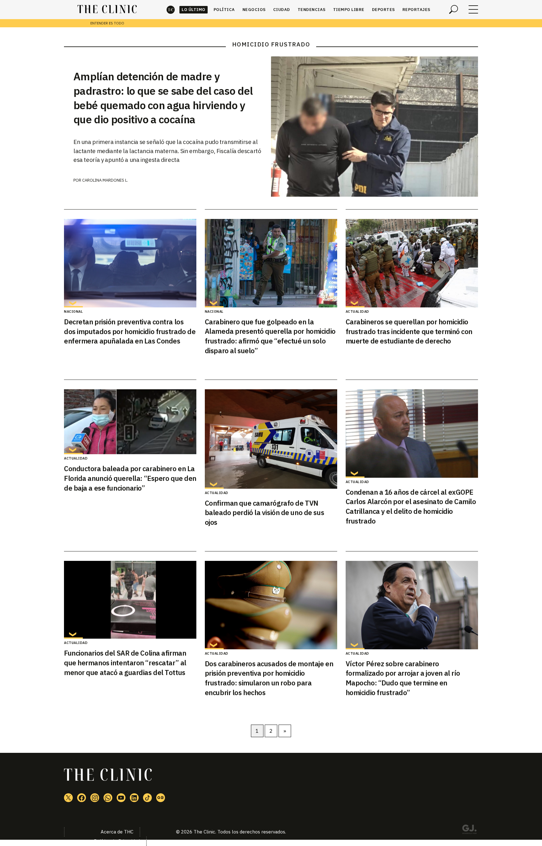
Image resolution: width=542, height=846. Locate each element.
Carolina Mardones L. (105, 180)
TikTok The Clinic (147, 797)
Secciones (473, 9)
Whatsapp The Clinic (108, 797)
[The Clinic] (107, 9)
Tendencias (312, 9)
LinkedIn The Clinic (134, 797)
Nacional (73, 311)
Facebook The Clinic (81, 797)
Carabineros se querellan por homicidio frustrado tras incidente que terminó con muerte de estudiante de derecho (409, 331)
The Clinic (171, 9)
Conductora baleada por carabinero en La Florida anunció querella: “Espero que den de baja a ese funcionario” (130, 478)
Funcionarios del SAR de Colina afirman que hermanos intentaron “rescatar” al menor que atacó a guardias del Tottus (125, 662)
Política (224, 9)
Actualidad (357, 311)
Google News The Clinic (160, 797)
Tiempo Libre (348, 9)
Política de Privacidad (117, 841)
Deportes (383, 9)
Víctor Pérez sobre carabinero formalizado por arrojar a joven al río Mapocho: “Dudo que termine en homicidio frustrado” (403, 678)
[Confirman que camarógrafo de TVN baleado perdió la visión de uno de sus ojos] (271, 439)
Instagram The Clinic (94, 797)
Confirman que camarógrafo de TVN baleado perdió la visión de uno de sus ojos (264, 512)
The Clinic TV (121, 797)
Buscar (453, 9)
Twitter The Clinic (68, 797)
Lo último (193, 9)
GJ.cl (469, 830)
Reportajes (416, 9)
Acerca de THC (117, 832)
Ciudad (281, 9)
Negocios (254, 9)
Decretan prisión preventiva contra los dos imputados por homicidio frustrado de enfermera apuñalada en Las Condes (129, 331)
